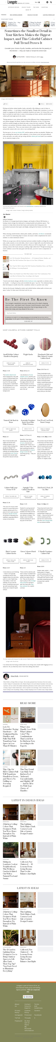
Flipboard (18, 1021)
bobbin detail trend (10, 375)
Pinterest (28, 1015)
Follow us (42, 104)
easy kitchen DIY (19, 132)
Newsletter (50, 104)
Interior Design (13, 7)
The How (36, 7)
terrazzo (22, 443)
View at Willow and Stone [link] (11, 560)
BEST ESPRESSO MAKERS (16, 15)
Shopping (44, 7)
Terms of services (24, 317)
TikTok (17, 1018)
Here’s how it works (45, 62)
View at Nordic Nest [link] (45, 497)
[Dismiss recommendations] (54, 19)
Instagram (19, 1015)
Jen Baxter (41, 233)
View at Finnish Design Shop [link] (45, 429)
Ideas (42, 57)
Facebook (38, 1015)
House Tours (26, 7)
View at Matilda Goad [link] (11, 429)
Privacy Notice (8, 319)
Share (6, 104)
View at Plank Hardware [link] (11, 363)
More (28, 10)
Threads (28, 1018)
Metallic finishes (12, 514)
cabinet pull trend (36, 136)
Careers (37, 1010)
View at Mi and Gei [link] (11, 496)
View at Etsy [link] (45, 363)
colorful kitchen (29, 206)
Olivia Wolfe (21, 57)
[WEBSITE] (4, 217)
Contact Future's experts (28, 1006)
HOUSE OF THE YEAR (32, 15)
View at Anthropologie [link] (28, 363)
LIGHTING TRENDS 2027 (49, 15)
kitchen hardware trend (30, 281)
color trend (14, 453)
